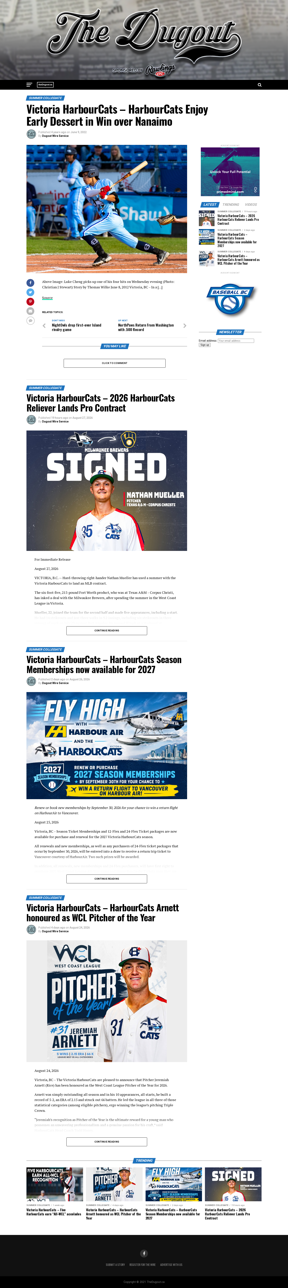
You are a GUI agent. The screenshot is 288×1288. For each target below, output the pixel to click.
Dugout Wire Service (55, 135)
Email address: (208, 340)
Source (47, 297)
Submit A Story (115, 1265)
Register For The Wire (143, 1265)
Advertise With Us (171, 1265)
